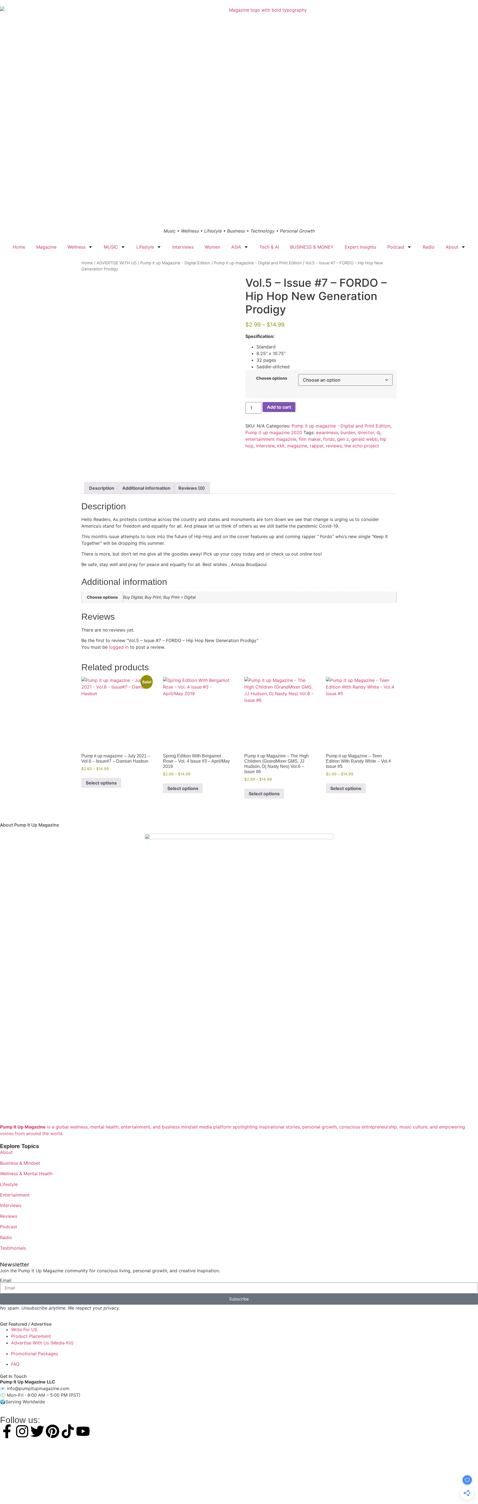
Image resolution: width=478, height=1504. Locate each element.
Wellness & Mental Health (26, 1173)
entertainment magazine (270, 439)
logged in (119, 647)
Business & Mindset (20, 1163)
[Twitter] (37, 1431)
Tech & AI (269, 247)
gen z (343, 439)
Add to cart (279, 407)
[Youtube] (83, 1431)
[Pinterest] (52, 1431)
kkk (281, 446)
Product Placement (31, 1336)
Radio (429, 247)
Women (212, 247)
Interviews (183, 247)
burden (348, 432)
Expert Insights (360, 247)
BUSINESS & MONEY (312, 247)
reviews (334, 446)
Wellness (76, 247)
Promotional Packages (34, 1353)
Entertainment (15, 1195)
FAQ (15, 1364)
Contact (278, 1490)
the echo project (361, 446)
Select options (101, 783)
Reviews (8, 1216)
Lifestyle (145, 247)
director (366, 432)
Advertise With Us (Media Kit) (42, 1343)
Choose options (271, 378)
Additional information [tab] (146, 488)
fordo (329, 439)
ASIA (236, 247)
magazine (297, 446)
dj (378, 432)
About (452, 247)
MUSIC (111, 247)
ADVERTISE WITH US (117, 262)
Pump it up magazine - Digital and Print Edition (258, 262)
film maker (310, 439)
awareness (327, 432)
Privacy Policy (205, 1490)
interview (265, 446)
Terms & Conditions (239, 1490)
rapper (316, 446)
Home (19, 247)
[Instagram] (22, 1431)
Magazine (46, 247)
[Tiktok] (68, 1431)
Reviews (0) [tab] (191, 488)
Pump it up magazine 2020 (273, 432)
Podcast (395, 247)
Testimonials (13, 1248)
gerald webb (364, 439)
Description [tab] (101, 488)
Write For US (24, 1329)
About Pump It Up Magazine (29, 825)
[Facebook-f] (7, 1431)
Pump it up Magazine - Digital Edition (175, 262)
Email (5, 1280)
